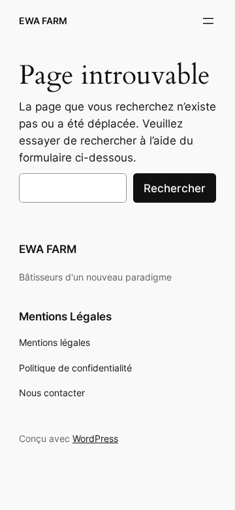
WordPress (95, 438)
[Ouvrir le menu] (208, 21)
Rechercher (175, 188)
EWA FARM (43, 20)
